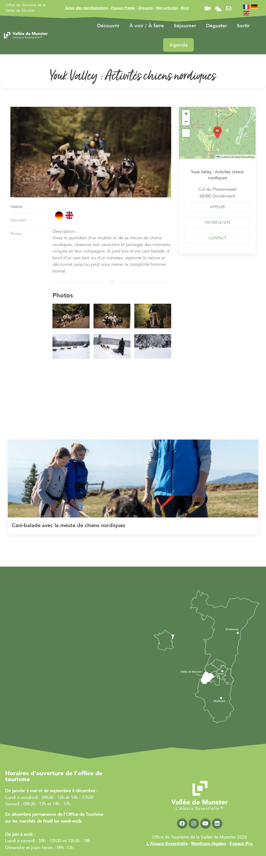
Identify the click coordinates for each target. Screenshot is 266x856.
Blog (185, 7)
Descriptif (18, 220)
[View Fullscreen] (186, 133)
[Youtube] (205, 823)
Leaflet (224, 157)
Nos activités (166, 7)
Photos (16, 233)
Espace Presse (123, 7)
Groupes (145, 7)
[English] (246, 13)
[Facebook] (182, 823)
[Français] (246, 6)
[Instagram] (194, 823)
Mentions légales (208, 843)
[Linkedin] (217, 823)
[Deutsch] (254, 6)
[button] (69, 317)
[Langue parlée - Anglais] (69, 215)
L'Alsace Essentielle (167, 843)
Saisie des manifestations (86, 7)
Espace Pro (241, 843)
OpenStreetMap (244, 157)
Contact (217, 238)
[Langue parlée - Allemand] (59, 215)
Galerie (16, 206)
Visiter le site (217, 222)
